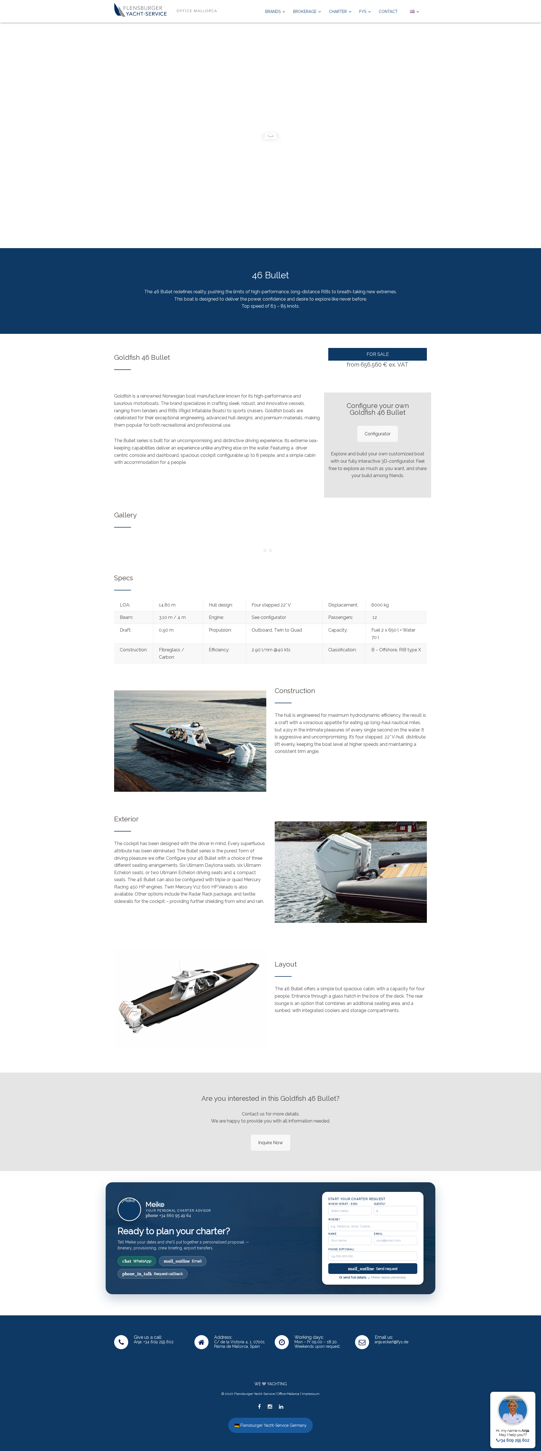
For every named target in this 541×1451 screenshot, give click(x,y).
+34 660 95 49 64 (168, 1215)
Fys (362, 11)
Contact (388, 11)
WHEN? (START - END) (342, 1204)
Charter (338, 11)
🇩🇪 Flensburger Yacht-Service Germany (270, 1425)
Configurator (378, 433)
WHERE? (334, 1219)
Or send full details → (354, 1277)
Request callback (152, 1273)
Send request (373, 1268)
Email (183, 1261)
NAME (332, 1233)
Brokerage (304, 11)
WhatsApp (136, 1261)
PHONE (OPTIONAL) (341, 1249)
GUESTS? (379, 1204)
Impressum (311, 1394)
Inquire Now (270, 1142)
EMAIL (378, 1233)
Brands (273, 11)
